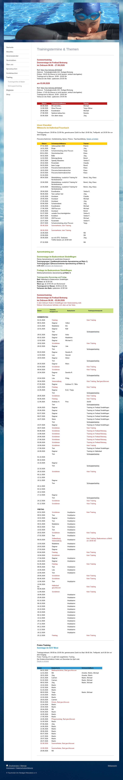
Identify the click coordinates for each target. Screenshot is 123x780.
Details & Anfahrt (43, 661)
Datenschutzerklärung (24, 768)
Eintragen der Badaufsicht (53, 266)
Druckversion (13, 766)
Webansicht (112, 766)
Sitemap (23, 766)
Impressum (10, 768)
